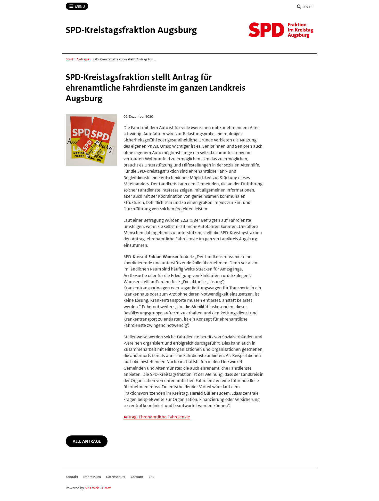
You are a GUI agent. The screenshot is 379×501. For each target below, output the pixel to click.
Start (69, 59)
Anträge (83, 59)
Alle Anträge (87, 441)
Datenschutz (115, 476)
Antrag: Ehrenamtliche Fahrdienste (156, 417)
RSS (151, 476)
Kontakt (72, 476)
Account (136, 476)
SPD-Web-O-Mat (98, 488)
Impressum (92, 476)
